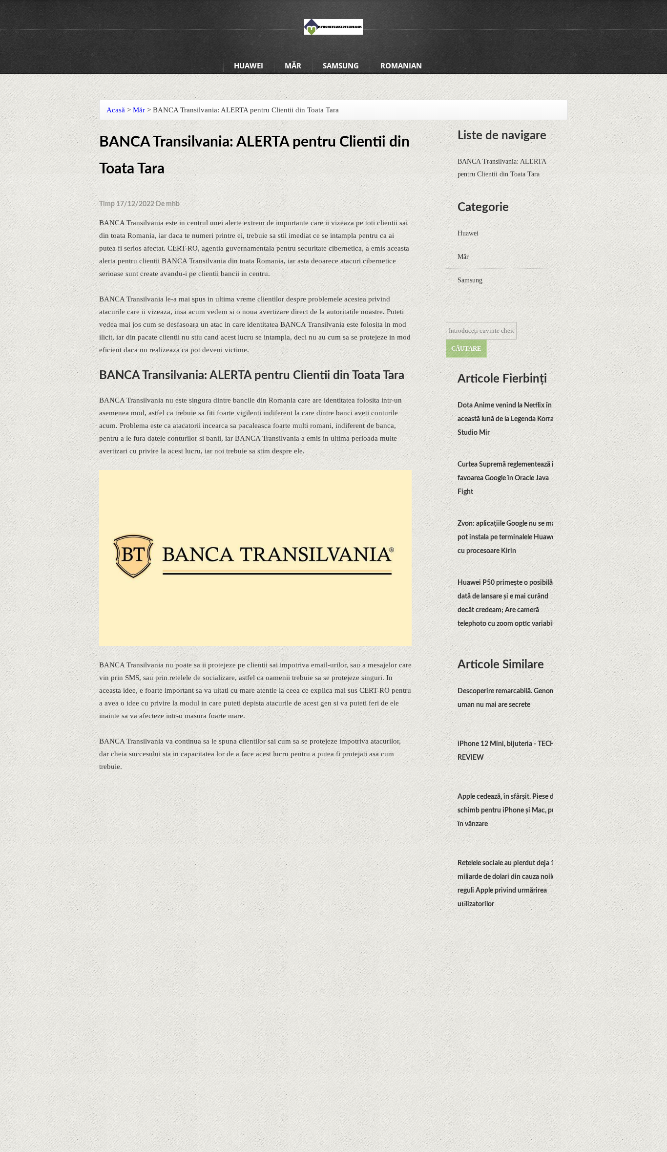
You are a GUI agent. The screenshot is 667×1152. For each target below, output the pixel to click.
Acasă (115, 110)
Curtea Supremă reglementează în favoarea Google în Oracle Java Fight (508, 478)
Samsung (341, 65)
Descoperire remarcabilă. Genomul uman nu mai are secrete (509, 698)
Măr (293, 65)
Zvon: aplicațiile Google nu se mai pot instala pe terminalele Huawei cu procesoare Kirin (507, 537)
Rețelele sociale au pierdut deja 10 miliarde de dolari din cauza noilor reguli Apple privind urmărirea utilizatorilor (508, 884)
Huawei (248, 65)
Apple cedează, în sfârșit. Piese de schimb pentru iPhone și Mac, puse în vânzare (510, 810)
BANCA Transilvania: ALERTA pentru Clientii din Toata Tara (502, 168)
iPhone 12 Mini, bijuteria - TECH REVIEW (506, 751)
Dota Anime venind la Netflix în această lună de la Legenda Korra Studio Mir (506, 419)
